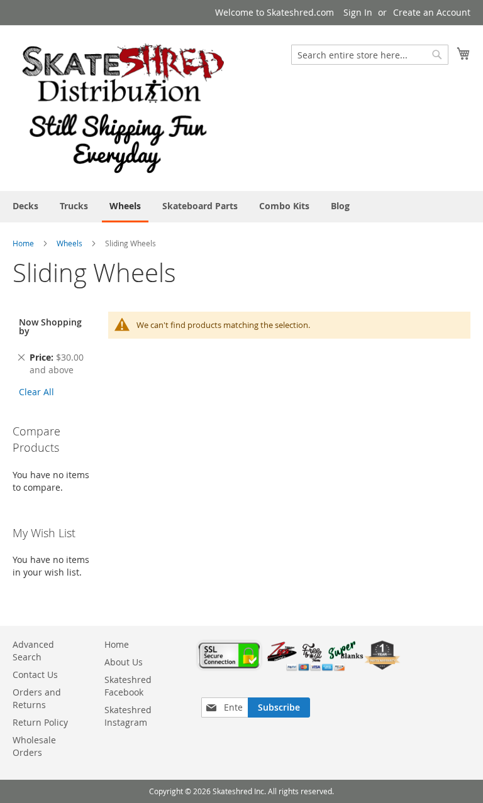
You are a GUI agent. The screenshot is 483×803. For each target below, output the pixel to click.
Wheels (69, 243)
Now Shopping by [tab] (50, 326)
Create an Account (431, 12)
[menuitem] (25, 206)
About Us (123, 662)
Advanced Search (33, 650)
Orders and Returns (37, 698)
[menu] (241, 206)
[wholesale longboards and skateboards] (123, 107)
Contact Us (35, 674)
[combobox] (369, 55)
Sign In (357, 12)
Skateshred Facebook (128, 686)
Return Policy (40, 722)
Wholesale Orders (34, 746)
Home (23, 243)
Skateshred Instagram (128, 716)
